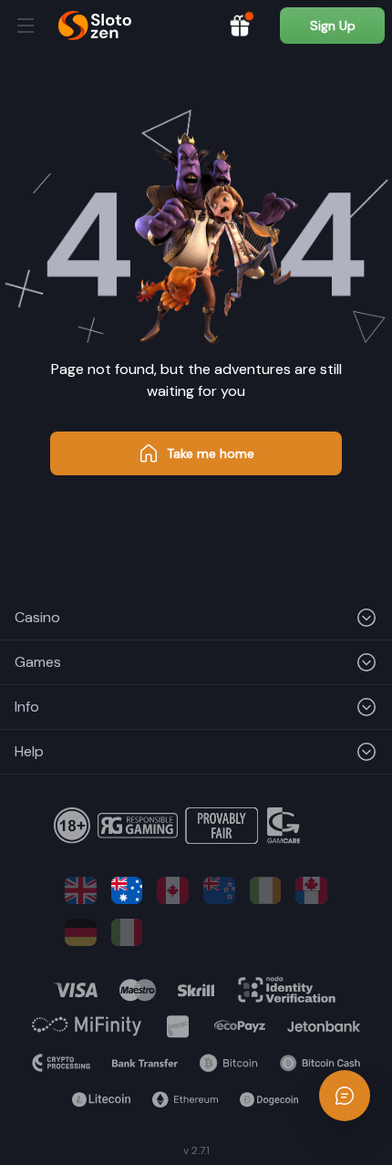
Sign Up (333, 25)
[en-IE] (266, 890)
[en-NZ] (219, 890)
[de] (81, 932)
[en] (81, 890)
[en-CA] (173, 890)
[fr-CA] (311, 890)
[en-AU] (127, 890)
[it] (127, 932)
